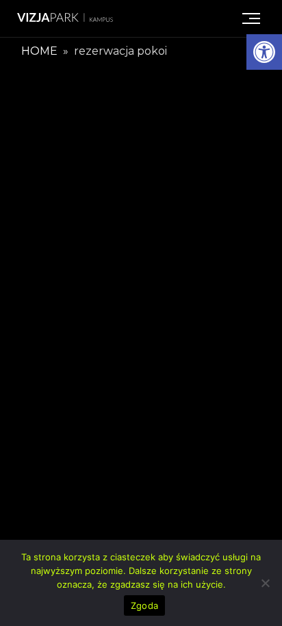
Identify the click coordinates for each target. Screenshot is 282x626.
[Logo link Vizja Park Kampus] (65, 18)
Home (39, 50)
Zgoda (144, 605)
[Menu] (251, 18)
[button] (264, 52)
